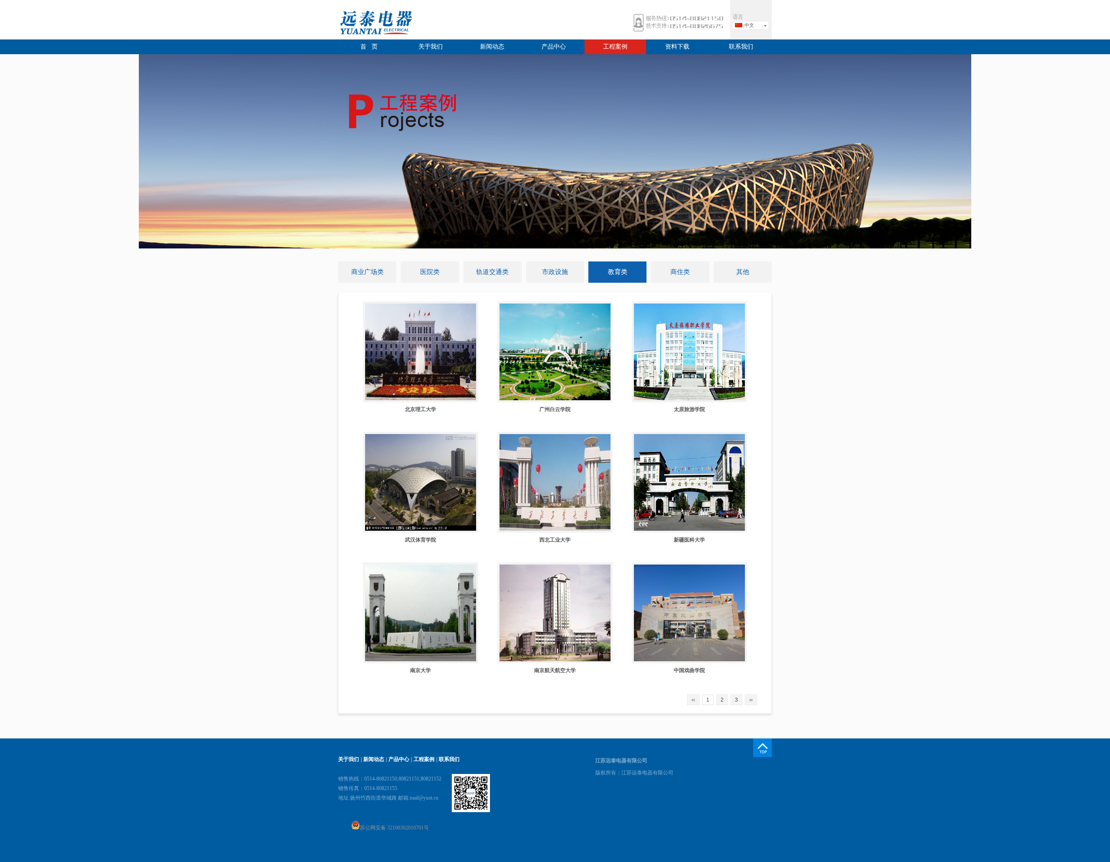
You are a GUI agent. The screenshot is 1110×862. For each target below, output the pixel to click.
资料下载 (677, 46)
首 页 (369, 46)
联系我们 (741, 46)
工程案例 (615, 46)
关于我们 (430, 46)
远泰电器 (375, 23)
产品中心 (554, 46)
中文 (749, 25)
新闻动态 (492, 46)
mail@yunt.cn (424, 798)
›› (751, 700)
